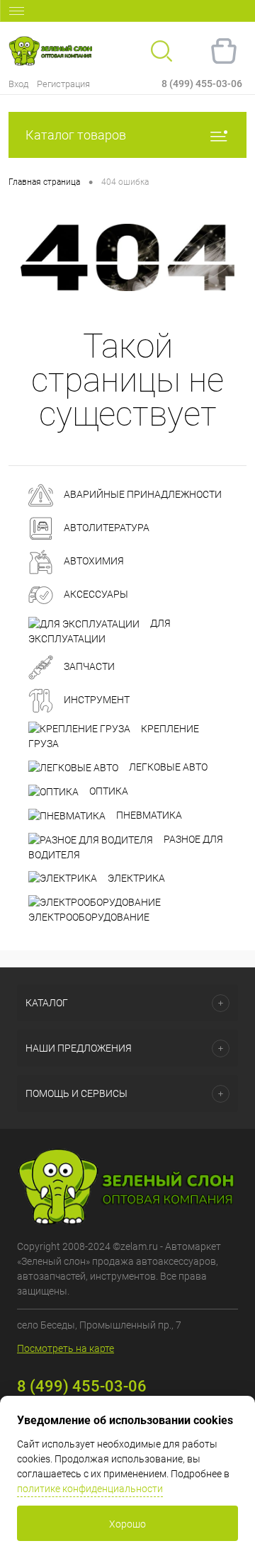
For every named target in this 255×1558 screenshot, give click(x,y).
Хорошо (127, 1524)
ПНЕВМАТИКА (148, 815)
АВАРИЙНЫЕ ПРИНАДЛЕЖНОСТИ (142, 494)
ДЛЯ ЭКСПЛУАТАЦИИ (99, 631)
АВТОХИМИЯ (93, 561)
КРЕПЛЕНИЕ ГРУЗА (113, 736)
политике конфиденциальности (90, 1488)
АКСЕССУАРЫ (95, 594)
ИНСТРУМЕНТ (96, 699)
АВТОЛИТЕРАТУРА (105, 527)
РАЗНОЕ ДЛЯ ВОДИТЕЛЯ (125, 847)
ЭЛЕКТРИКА (135, 878)
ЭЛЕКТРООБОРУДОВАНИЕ (88, 917)
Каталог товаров (76, 134)
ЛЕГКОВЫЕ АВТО (167, 767)
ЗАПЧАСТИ (88, 666)
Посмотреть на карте (65, 1348)
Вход (18, 84)
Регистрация (63, 84)
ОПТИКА (107, 791)
